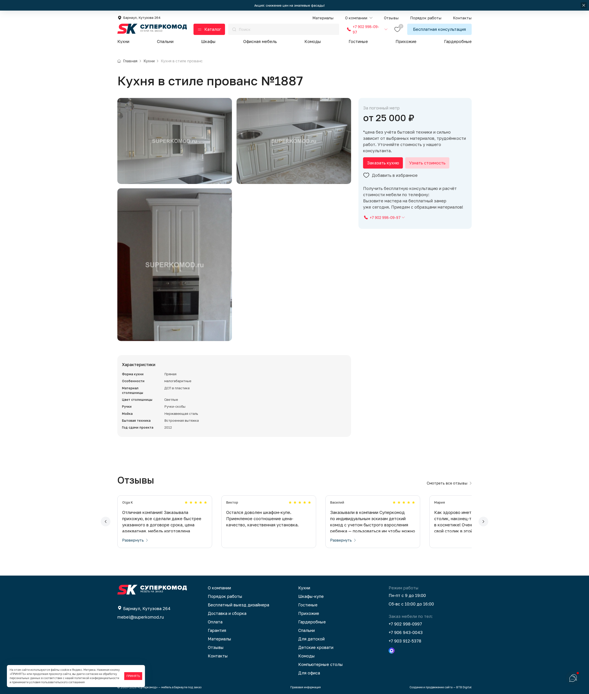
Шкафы (208, 41)
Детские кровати (315, 647)
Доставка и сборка (227, 613)
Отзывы (216, 647)
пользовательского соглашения (63, 682)
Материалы (219, 638)
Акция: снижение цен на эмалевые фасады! (290, 5)
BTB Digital (464, 687)
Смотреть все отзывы (447, 483)
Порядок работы (225, 596)
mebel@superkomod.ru (140, 616)
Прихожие (406, 41)
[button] (358, 18)
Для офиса (309, 672)
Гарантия (217, 630)
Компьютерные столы (320, 664)
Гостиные (358, 41)
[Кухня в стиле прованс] (174, 141)
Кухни (123, 41)
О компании (219, 587)
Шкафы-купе (311, 596)
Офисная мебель (260, 41)
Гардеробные (458, 41)
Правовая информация (305, 687)
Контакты (218, 655)
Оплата (215, 621)
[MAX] (392, 651)
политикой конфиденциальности (96, 678)
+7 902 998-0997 (405, 623)
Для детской (311, 638)
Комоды (312, 41)
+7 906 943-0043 (406, 632)
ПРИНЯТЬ (133, 676)
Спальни (165, 41)
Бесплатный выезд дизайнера (238, 604)
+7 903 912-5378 (405, 640)
